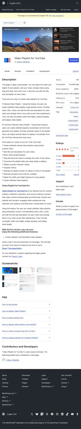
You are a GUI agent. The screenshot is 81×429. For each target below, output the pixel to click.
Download (74, 60)
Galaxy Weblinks (23, 62)
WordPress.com (9, 393)
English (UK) (12, 414)
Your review (60, 174)
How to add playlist (9, 304)
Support (76, 71)
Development (44, 71)
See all (76, 174)
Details (7, 71)
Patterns (25, 386)
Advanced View (62, 135)
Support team (17, 256)
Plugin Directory (7, 9)
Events (64, 379)
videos (76, 116)
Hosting (5, 383)
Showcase (26, 375)
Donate (65, 383)
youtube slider (73, 125)
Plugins (24, 383)
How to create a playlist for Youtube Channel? (20, 338)
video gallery (74, 112)
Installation (30, 71)
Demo (4, 248)
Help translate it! (58, 15)
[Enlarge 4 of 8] (32, 270)
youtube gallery (73, 121)
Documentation (15, 248)
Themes (25, 379)
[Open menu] (77, 3)
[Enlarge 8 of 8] (49, 278)
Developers (46, 383)
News (4, 379)
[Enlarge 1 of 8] (15, 270)
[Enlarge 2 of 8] (15, 278)
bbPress (6, 401)
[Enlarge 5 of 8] (32, 277)
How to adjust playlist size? (12, 318)
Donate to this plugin (64, 214)
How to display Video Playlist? (14, 311)
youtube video (73, 129)
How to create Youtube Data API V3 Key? (18, 331)
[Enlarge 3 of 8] (15, 285)
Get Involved (66, 375)
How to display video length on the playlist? (19, 324)
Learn (44, 375)
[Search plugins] (24, 23)
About (4, 375)
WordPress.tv (48, 386)
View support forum (63, 194)
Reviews (18, 71)
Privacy (5, 386)
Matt (5, 397)
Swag (64, 386)
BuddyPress (8, 405)
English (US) (74, 107)
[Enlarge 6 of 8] (32, 287)
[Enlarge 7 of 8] (49, 270)
